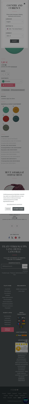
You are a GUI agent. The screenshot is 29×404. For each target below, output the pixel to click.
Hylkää (8, 208)
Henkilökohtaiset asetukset (14, 204)
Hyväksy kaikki (18, 208)
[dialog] (14, 202)
